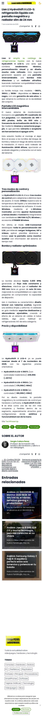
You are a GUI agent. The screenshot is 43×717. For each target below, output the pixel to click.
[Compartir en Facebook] (35, 26)
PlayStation (27, 669)
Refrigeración (21, 427)
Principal (19, 674)
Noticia (5, 427)
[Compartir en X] (32, 26)
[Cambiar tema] (40, 3)
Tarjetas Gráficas (13, 683)
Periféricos (14, 669)
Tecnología (34, 427)
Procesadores (31, 674)
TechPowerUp (12, 421)
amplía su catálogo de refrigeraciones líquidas (21, 59)
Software (24, 678)
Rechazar (26, 709)
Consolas (9, 664)
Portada (9, 674)
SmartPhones (11, 678)
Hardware (20, 664)
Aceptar (16, 709)
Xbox (21, 688)
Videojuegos (11, 688)
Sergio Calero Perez (19, 441)
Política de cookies (21, 713)
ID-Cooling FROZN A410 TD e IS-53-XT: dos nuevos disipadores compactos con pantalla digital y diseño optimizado (11, 465)
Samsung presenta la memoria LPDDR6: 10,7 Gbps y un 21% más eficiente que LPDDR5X (31, 463)
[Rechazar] (40, 705)
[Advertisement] (21, 609)
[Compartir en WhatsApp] (39, 26)
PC (12, 427)
